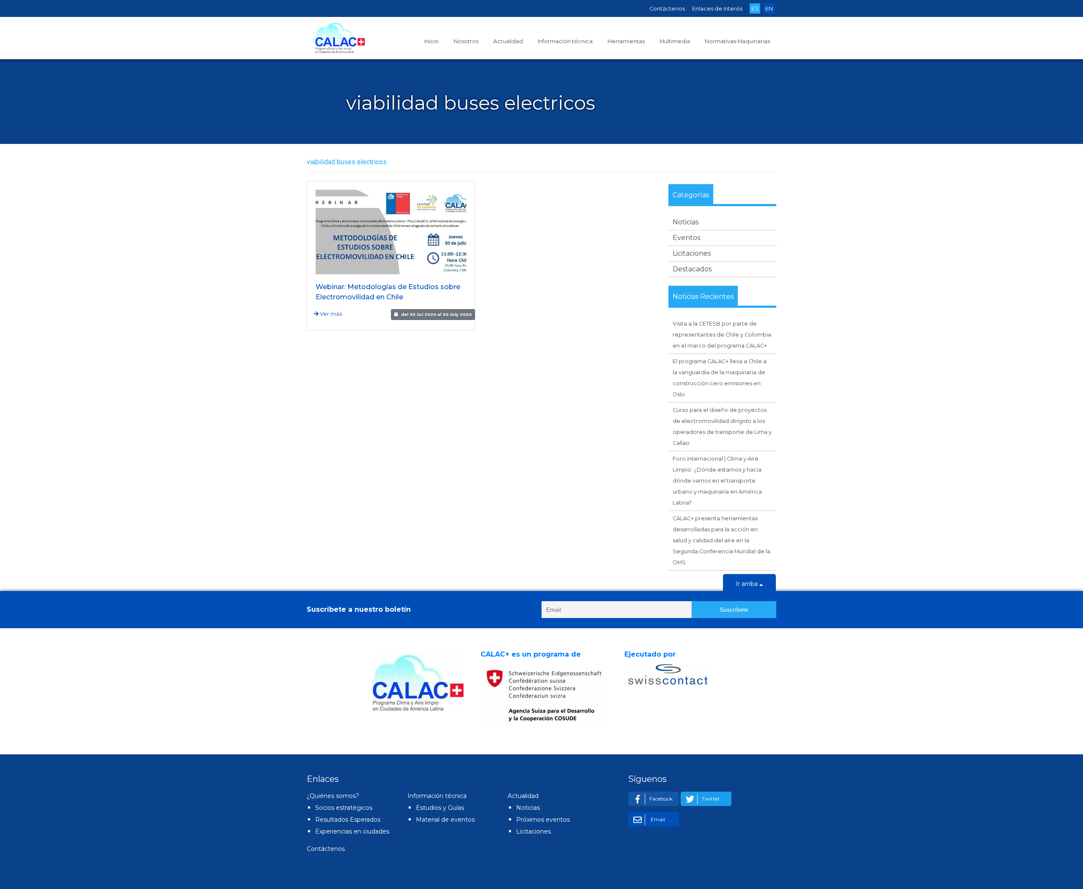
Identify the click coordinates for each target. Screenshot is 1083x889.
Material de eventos (445, 819)
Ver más (330, 314)
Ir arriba (747, 584)
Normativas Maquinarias (737, 41)
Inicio (431, 41)
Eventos (686, 238)
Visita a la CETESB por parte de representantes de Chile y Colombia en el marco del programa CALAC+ (722, 334)
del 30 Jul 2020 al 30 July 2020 (436, 314)
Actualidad (508, 41)
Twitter (711, 798)
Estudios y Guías (440, 808)
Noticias (685, 222)
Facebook (661, 798)
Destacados (692, 269)
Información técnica (565, 41)
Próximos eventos (543, 819)
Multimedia (675, 41)
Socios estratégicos (343, 808)
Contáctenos (667, 9)
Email (657, 819)
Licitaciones (692, 253)
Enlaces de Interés (717, 9)
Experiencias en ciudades (352, 831)
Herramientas (626, 41)
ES (755, 9)
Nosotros (466, 41)
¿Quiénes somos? (333, 796)
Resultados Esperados (347, 819)
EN (769, 9)
